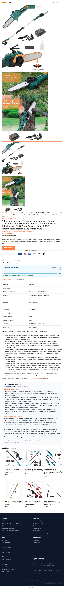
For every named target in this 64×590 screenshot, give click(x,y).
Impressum (4, 579)
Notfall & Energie (6, 556)
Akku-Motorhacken (6, 542)
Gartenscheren (37, 525)
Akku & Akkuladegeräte (38, 521)
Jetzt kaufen (8, 247)
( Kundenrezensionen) (7, 233)
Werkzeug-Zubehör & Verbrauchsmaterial (12, 523)
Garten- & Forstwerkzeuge (8, 525)
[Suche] (49, 2)
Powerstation (5, 566)
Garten (19, 218)
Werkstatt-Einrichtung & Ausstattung (10, 533)
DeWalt (50, 570)
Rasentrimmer (5, 545)
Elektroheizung (5, 562)
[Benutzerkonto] (53, 2)
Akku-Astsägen (5, 218)
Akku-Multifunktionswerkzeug (40, 533)
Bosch (35, 570)
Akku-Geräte (13, 218)
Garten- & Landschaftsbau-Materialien (11, 530)
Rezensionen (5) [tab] (19, 279)
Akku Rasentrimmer (6, 547)
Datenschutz (11, 579)
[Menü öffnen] (60, 2)
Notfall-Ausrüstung (6, 571)
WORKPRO (57, 570)
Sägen (12, 212)
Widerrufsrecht (32, 587)
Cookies (16, 579)
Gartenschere (5, 540)
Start (3, 212)
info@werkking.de (24, 579)
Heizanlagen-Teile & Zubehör (9, 569)
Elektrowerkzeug (6, 521)
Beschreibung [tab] (7, 279)
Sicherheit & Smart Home (39, 545)
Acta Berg (46, 573)
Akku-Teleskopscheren (35, 378)
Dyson (40, 573)
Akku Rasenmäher (6, 552)
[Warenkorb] (57, 2)
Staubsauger (36, 540)
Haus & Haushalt (37, 537)
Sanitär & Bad (36, 542)
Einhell (45, 570)
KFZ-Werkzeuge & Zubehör (8, 528)
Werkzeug (7, 212)
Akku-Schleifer (36, 530)
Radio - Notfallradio (6, 559)
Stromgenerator (6, 564)
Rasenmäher (5, 550)
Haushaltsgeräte (37, 528)
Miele (35, 573)
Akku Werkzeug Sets (38, 523)
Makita (40, 570)
